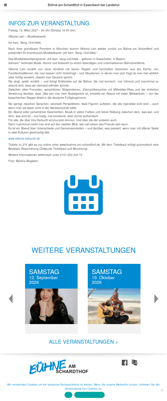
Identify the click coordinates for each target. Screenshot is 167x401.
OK (68, 395)
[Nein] (162, 390)
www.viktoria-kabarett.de (24, 138)
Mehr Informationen (89, 395)
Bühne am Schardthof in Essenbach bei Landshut (83, 4)
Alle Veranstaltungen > (83, 341)
